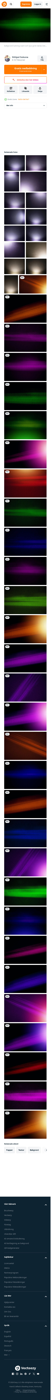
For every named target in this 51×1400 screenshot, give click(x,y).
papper (9, 1255)
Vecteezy (8, 1320)
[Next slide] (40, 1255)
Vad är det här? (23, 99)
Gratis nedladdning (25, 69)
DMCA (7, 1373)
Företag (7, 1329)
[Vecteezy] (4, 4)
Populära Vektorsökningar (15, 1382)
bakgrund (34, 1255)
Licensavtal (9, 1368)
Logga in (37, 4)
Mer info (9, 104)
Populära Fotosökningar (14, 1387)
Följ (42, 60)
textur (21, 1255)
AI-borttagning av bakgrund (16, 1348)
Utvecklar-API (10, 1339)
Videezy (7, 1325)
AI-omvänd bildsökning (14, 1343)
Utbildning (9, 1334)
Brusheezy (8, 1315)
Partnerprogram (11, 1377)
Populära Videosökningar (15, 1392)
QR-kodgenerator (11, 1353)
